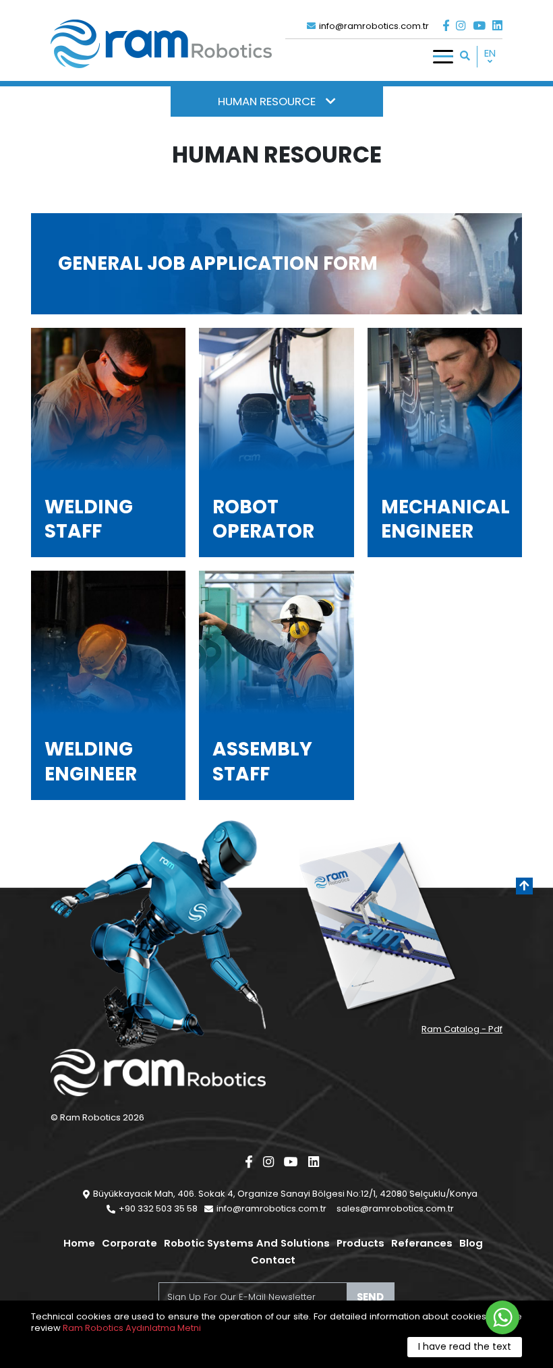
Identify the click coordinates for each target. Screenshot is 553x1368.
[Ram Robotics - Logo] (161, 44)
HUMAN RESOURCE (267, 101)
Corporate (129, 1243)
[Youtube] (479, 26)
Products (360, 1243)
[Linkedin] (497, 26)
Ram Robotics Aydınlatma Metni (132, 1327)
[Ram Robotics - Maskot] (158, 934)
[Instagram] (461, 26)
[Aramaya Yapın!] (465, 56)
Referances (422, 1243)
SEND (370, 1297)
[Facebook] (445, 26)
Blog (471, 1243)
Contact (273, 1260)
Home (79, 1243)
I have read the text (464, 1346)
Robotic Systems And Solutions (247, 1243)
